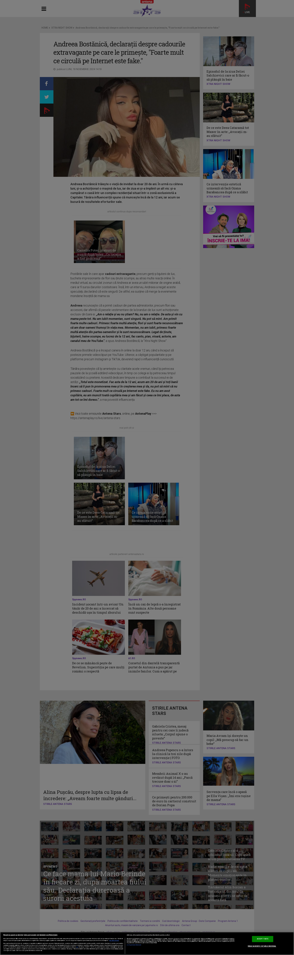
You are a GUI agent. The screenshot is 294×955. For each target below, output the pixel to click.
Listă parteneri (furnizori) (134, 945)
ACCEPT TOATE (262, 939)
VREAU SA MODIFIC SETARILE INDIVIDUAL (262, 946)
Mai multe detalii (114, 940)
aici (77, 947)
